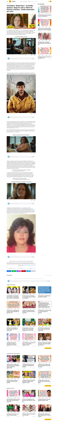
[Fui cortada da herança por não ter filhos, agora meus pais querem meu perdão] (13, 393)
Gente (39, 45)
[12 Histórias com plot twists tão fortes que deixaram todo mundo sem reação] (44, 358)
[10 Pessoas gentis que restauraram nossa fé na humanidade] (44, 9)
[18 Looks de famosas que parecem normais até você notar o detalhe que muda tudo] (44, 337)
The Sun (34, 265)
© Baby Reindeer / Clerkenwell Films (11, 153)
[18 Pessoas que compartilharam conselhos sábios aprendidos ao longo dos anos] (13, 304)
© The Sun (8, 253)
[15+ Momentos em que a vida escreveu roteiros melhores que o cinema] (44, 374)
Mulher (7, 299)
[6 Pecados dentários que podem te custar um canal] (29, 408)
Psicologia (8, 416)
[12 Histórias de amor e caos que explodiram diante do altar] (44, 393)
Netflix (21, 30)
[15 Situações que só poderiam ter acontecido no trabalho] (44, 290)
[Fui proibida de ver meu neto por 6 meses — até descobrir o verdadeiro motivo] (29, 337)
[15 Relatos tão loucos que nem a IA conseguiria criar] (44, 51)
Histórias (8, 346)
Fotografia (23, 402)
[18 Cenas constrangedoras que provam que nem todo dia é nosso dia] (29, 393)
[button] (11, 268)
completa (12, 124)
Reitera (31, 174)
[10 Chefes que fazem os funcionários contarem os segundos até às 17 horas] (13, 337)
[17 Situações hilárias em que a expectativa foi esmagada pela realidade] (29, 358)
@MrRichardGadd (15, 178)
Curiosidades (8, 3)
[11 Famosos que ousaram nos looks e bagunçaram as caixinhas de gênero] (44, 408)
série (8, 30)
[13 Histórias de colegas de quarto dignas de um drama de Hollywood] (44, 22)
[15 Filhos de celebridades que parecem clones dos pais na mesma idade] (13, 322)
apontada (17, 261)
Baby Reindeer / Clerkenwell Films (28, 265)
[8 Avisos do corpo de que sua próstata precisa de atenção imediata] (13, 374)
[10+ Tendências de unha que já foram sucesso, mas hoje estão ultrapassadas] (44, 322)
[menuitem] (21, 1)
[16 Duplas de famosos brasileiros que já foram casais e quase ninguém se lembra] (29, 374)
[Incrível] (12, 1)
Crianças (23, 346)
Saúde (23, 416)
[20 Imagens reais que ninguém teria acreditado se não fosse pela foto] (44, 36)
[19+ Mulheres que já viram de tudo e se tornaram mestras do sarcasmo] (44, 304)
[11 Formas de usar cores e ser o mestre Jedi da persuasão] (13, 408)
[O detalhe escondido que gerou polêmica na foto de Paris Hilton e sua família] (29, 304)
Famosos (8, 331)
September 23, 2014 (27, 179)
